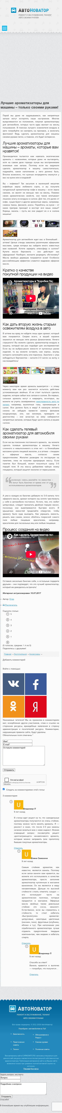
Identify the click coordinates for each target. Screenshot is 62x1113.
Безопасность (18, 1034)
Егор (12, 599)
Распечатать (11, 605)
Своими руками (41, 1042)
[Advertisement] (31, 68)
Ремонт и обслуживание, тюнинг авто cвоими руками (35, 16)
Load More (31, 991)
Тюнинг (16, 1049)
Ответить (18, 848)
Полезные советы (42, 1049)
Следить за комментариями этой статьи (25, 790)
